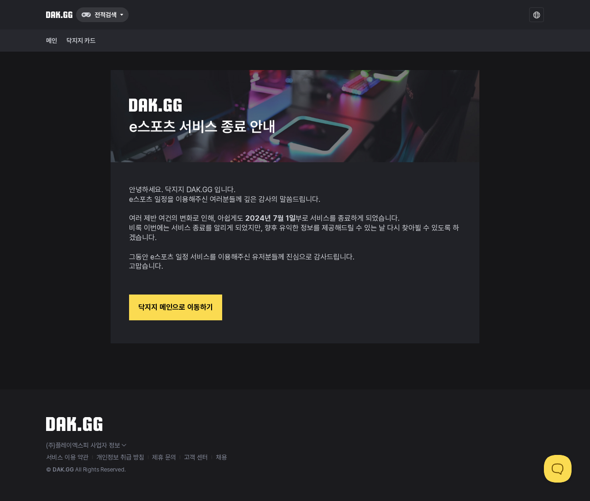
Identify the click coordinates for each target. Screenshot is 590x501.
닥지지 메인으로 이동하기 (175, 307)
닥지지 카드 (80, 40)
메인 (51, 40)
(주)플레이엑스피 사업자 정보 (83, 445)
